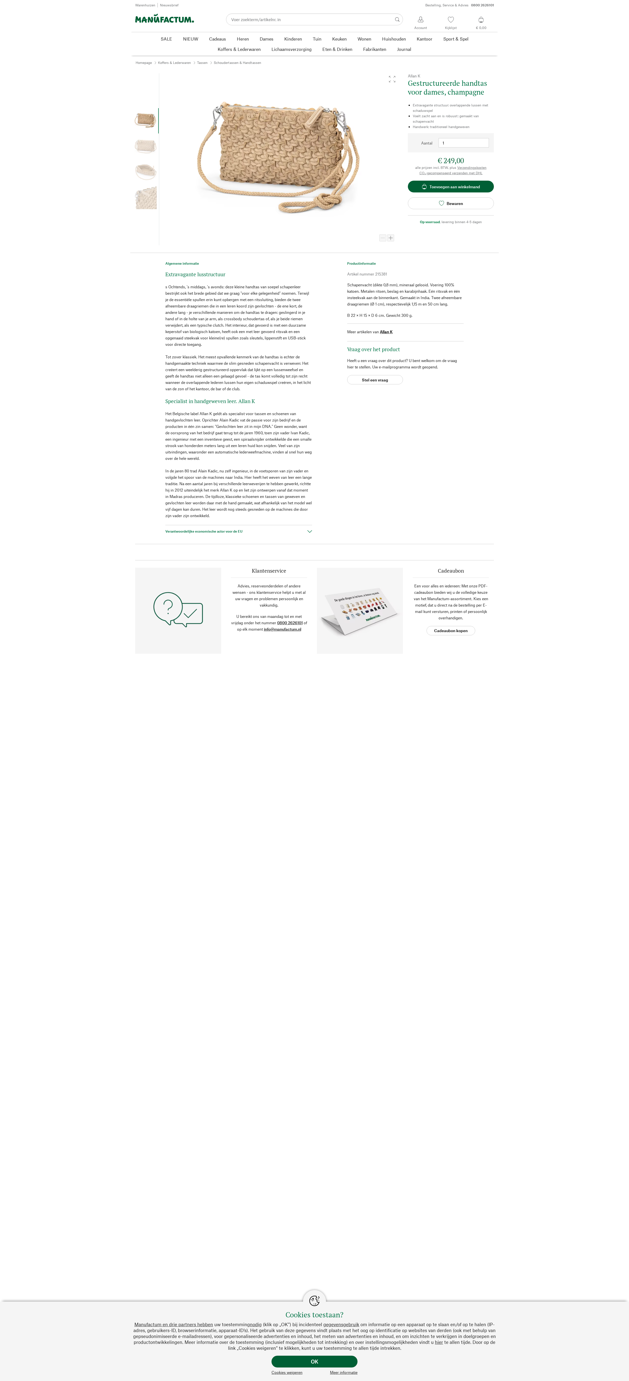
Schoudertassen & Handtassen (237, 62)
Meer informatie (343, 1372)
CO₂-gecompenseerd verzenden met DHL (451, 173)
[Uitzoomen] (382, 237)
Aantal (426, 143)
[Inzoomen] (390, 237)
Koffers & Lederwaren (174, 62)
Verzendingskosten (471, 167)
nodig (256, 1324)
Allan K (386, 331)
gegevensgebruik (341, 1324)
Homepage (144, 62)
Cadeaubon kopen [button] (451, 630)
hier (439, 1342)
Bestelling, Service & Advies (459, 5)
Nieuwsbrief (169, 5)
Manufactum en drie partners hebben (173, 1324)
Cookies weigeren (287, 1372)
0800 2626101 (290, 622)
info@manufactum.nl (282, 629)
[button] (392, 79)
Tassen (202, 62)
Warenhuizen (145, 5)
